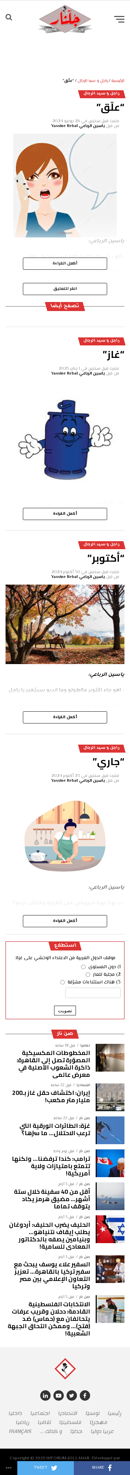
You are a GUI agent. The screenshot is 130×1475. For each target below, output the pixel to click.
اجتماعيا (40, 1413)
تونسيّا (92, 1413)
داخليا (15, 1413)
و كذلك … (51, 1431)
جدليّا (76, 1431)
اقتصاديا (67, 1413)
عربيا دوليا (102, 1431)
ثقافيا (44, 1422)
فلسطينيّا (70, 1422)
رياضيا (22, 1422)
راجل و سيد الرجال (92, 81)
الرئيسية (117, 81)
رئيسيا (114, 1413)
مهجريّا (98, 1422)
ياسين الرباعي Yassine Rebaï (78, 126)
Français (20, 1431)
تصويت (65, 1010)
